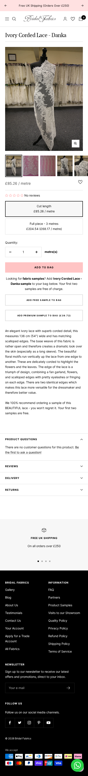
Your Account (14, 628)
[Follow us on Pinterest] (39, 723)
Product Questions (21, 439)
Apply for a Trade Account (17, 638)
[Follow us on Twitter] (19, 723)
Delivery (12, 478)
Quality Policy (57, 620)
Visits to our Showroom (64, 613)
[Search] (14, 19)
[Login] (65, 19)
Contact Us (13, 620)
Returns (12, 489)
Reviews (11, 466)
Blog (8, 597)
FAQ (51, 589)
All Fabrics (12, 649)
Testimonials (13, 613)
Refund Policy (57, 636)
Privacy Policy (58, 628)
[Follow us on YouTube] (48, 723)
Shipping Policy (59, 643)
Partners (54, 597)
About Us (11, 605)
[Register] (68, 687)
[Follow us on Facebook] (10, 723)
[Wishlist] (72, 18)
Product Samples (60, 605)
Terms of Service (60, 651)
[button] (14, 195)
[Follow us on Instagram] (29, 723)
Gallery (10, 589)
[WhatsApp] (77, 765)
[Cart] (81, 19)
